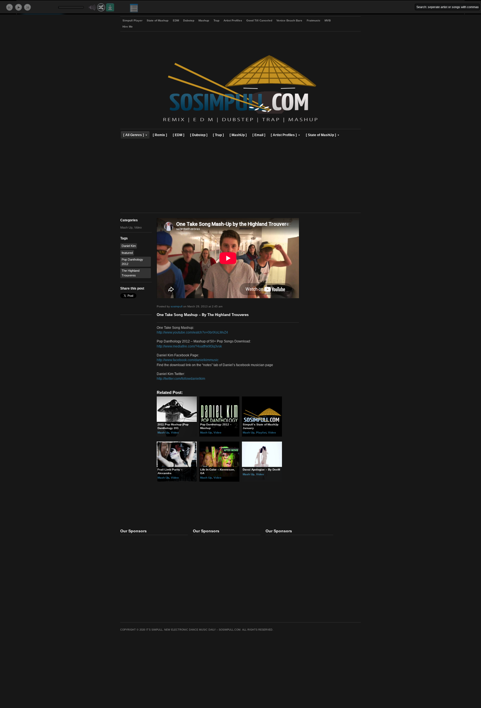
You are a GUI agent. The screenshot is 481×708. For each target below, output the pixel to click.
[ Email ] (258, 135)
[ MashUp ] (238, 135)
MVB (328, 20)
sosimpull (176, 306)
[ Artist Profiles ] (284, 135)
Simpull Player (132, 20)
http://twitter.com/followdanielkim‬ (181, 378)
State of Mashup (157, 20)
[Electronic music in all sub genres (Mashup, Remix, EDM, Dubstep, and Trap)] (240, 123)
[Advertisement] (240, 176)
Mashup (203, 20)
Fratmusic (313, 20)
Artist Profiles (233, 20)
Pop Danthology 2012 (132, 262)
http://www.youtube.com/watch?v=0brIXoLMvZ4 (192, 332)
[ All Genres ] (133, 135)
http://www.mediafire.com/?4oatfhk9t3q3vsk (189, 346)
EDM (176, 20)
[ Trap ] (218, 135)
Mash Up (126, 227)
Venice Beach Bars (289, 20)
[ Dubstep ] (198, 135)
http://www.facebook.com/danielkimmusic (188, 360)
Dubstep (188, 20)
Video (138, 227)
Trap (216, 20)
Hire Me (127, 26)
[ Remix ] (160, 135)
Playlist (261, 432)
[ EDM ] (178, 135)
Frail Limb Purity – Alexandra (170, 471)
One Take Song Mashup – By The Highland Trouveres (203, 315)
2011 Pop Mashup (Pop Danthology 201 (173, 426)
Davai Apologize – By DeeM (261, 469)
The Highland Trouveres (130, 273)
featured (127, 252)
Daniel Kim (129, 246)
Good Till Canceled (259, 20)
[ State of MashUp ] (321, 135)
